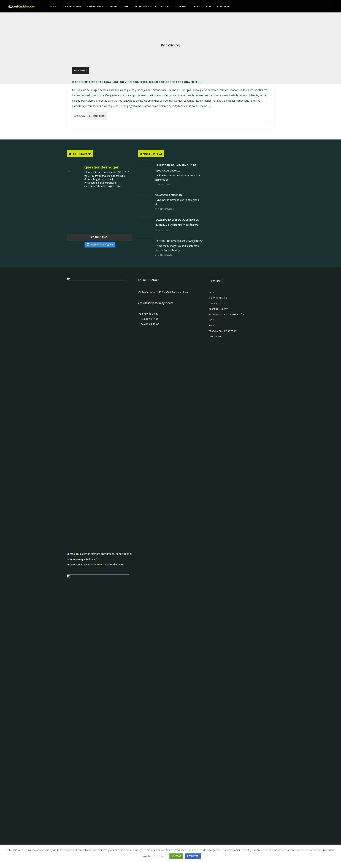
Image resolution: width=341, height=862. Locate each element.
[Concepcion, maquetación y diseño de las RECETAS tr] (77, 225)
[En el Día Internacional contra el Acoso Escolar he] (77, 211)
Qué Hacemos (95, 6)
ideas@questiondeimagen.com (155, 303)
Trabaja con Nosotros (222, 331)
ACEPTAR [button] (176, 856)
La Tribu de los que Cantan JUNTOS (179, 241)
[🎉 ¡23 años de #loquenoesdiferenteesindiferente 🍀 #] (99, 211)
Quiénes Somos (72, 6)
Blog (197, 6)
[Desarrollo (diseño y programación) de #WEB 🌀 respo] (77, 198)
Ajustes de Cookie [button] (154, 856)
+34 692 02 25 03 (148, 324)
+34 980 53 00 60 (148, 313)
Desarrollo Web (119, 6)
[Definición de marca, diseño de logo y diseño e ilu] (122, 211)
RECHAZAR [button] (193, 856)
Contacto (223, 6)
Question (99, 116)
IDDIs (208, 6)
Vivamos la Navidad (168, 195)
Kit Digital (181, 6)
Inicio (53, 6)
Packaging (81, 70)
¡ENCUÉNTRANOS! (148, 279)
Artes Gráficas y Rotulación (152, 6)
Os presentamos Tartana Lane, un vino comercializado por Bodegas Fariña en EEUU (137, 82)
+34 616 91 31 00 (148, 319)
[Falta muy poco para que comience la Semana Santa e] (99, 225)
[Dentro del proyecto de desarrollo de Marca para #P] (122, 198)
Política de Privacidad (321, 850)
